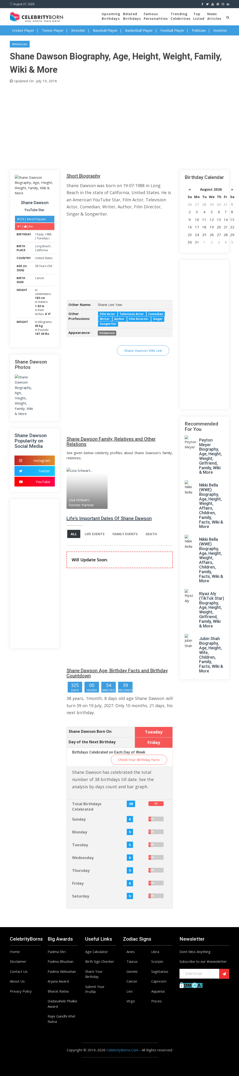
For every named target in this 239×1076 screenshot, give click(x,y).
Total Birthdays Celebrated (86, 806)
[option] (80, 488)
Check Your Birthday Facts (139, 759)
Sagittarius (159, 971)
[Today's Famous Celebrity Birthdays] (36, 16)
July (41, 234)
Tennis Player (53, 30)
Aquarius (158, 991)
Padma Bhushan (60, 961)
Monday (79, 832)
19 (36, 234)
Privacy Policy (21, 991)
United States (44, 258)
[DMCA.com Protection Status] (191, 984)
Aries (131, 951)
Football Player (172, 30)
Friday (78, 883)
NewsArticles (214, 16)
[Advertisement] (119, 125)
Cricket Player (23, 30)
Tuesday (42, 238)
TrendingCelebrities (180, 16)
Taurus (132, 961)
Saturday (80, 896)
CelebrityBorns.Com (122, 1050)
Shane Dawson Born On (90, 731)
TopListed (198, 16)
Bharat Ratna (58, 991)
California (41, 250)
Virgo (131, 1001)
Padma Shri (57, 951)
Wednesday (83, 857)
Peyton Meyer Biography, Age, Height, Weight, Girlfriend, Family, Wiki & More (210, 456)
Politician (199, 30)
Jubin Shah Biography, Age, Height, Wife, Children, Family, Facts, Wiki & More (211, 654)
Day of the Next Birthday (92, 741)
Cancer (39, 278)
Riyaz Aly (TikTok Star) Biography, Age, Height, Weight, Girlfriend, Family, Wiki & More (211, 609)
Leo (130, 991)
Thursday (81, 870)
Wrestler (78, 30)
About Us (17, 981)
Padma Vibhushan (62, 971)
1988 (48, 234)
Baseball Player (105, 30)
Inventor (220, 30)
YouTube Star (35, 210)
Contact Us (19, 971)
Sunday (79, 819)
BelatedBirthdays (132, 16)
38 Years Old (43, 266)
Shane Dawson (35, 202)
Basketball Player (139, 30)
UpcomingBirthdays (111, 16)
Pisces (156, 1001)
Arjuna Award (58, 981)
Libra (155, 951)
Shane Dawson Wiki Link (143, 350)
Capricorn (158, 981)
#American (19, 44)
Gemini (132, 971)
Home (15, 951)
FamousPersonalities (156, 16)
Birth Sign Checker (99, 961)
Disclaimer (18, 961)
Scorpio (157, 961)
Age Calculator (96, 951)
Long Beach (43, 246)
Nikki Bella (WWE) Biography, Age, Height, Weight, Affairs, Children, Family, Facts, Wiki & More (211, 506)
